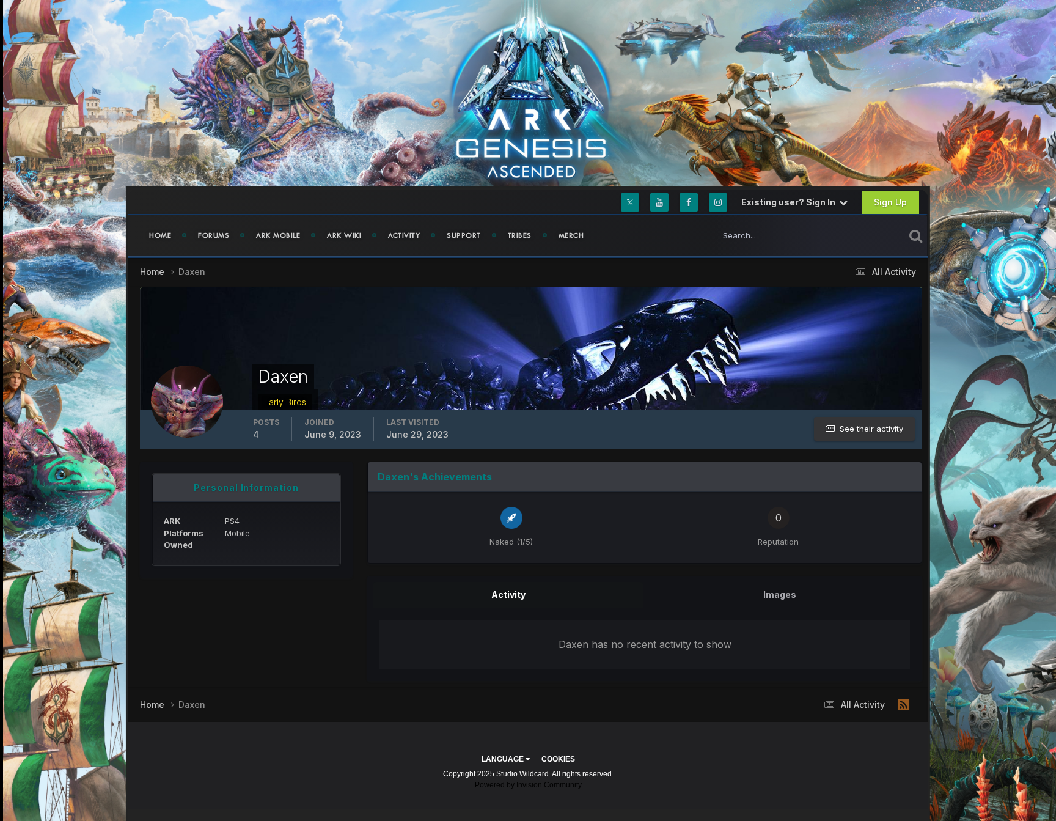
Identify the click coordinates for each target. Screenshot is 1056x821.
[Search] (915, 235)
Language (504, 759)
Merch (571, 235)
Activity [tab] (508, 594)
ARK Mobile (278, 235)
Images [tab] (779, 594)
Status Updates (860, 235)
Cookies (558, 759)
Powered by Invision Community (528, 785)
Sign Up (890, 202)
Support (464, 235)
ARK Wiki (344, 235)
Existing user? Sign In (790, 202)
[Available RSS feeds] (903, 704)
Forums (213, 235)
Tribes (520, 235)
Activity (404, 235)
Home (160, 235)
